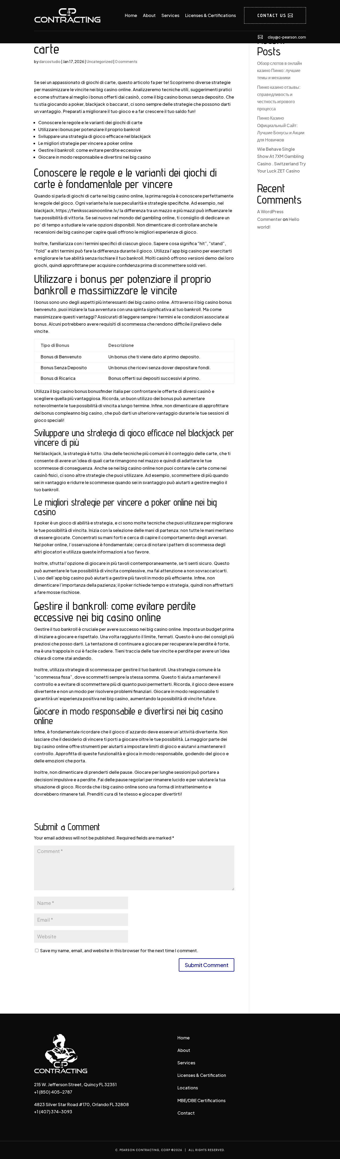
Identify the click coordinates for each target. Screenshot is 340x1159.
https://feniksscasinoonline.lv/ (87, 210)
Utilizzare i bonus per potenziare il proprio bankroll (89, 129)
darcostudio (50, 61)
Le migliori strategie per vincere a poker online (85, 143)
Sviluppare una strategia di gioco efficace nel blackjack (94, 136)
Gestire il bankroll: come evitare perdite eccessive (89, 150)
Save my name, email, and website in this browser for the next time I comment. (119, 950)
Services (170, 15)
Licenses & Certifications (210, 15)
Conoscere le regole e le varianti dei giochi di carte (90, 122)
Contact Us (271, 15)
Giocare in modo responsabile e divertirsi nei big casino (94, 157)
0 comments (126, 61)
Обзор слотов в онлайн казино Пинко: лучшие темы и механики (279, 70)
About (149, 15)
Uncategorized (100, 61)
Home (131, 15)
